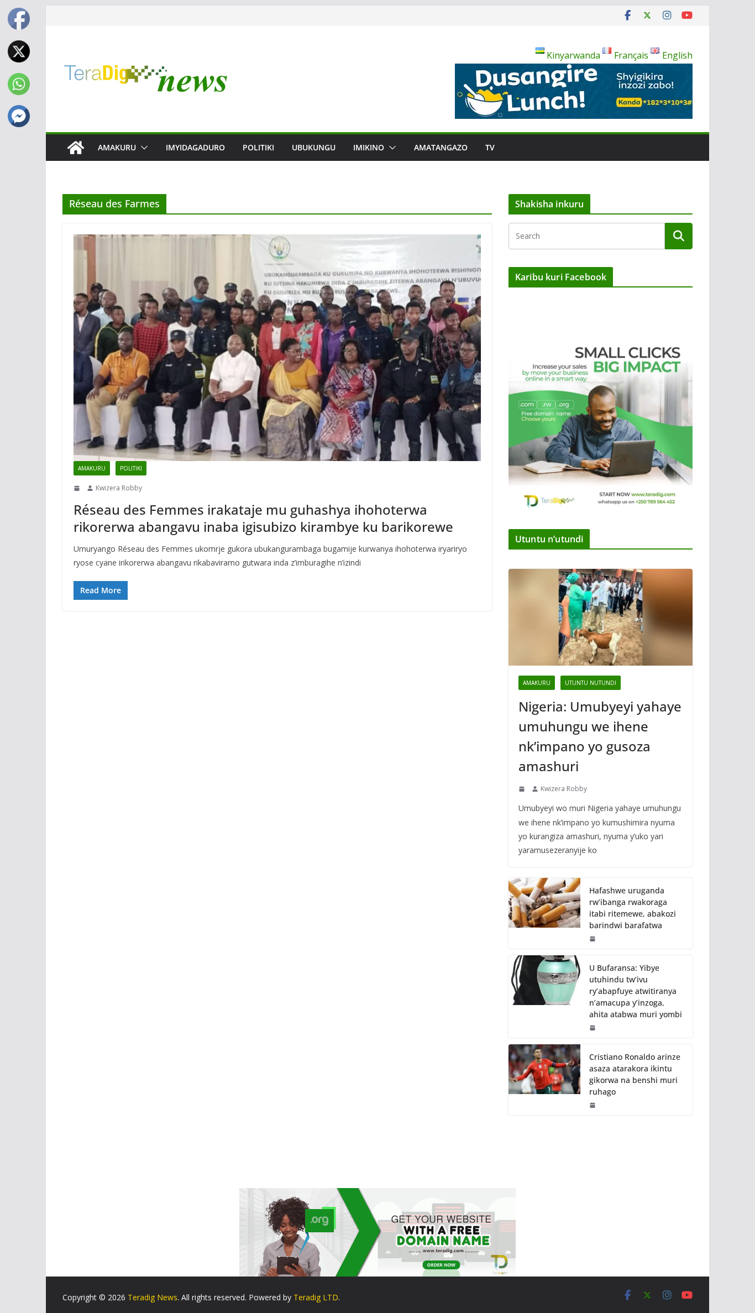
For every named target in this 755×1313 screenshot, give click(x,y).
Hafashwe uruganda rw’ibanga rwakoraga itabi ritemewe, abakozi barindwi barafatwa (632, 907)
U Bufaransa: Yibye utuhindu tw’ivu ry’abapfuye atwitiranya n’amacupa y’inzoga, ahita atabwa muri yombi (635, 990)
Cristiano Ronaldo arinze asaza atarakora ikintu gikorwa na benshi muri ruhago (634, 1074)
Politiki (258, 147)
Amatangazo (441, 147)
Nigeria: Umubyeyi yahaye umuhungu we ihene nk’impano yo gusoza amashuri (599, 736)
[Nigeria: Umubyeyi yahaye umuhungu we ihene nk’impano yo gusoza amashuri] (600, 617)
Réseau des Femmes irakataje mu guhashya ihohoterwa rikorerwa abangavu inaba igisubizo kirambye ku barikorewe (263, 518)
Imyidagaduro (195, 147)
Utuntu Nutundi (590, 683)
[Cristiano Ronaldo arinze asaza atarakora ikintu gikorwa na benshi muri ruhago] (544, 1079)
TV (490, 147)
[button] (142, 147)
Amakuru (117, 147)
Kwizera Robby (119, 488)
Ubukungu (313, 147)
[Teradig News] (75, 147)
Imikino (368, 147)
